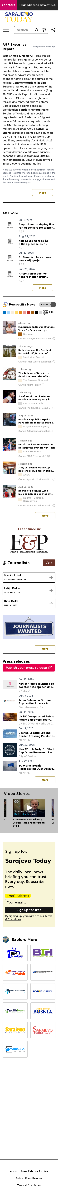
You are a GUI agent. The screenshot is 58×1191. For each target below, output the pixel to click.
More (42, 192)
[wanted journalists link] (29, 544)
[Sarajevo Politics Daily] (42, 1030)
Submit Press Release (29, 1178)
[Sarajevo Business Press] (15, 1030)
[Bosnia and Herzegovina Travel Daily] (15, 991)
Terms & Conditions (29, 1185)
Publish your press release (26, 668)
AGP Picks (8, 5)
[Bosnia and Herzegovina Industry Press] (42, 972)
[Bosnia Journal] (42, 991)
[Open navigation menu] (6, 30)
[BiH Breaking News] (15, 953)
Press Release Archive (34, 1171)
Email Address (18, 896)
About (14, 1171)
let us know (48, 176)
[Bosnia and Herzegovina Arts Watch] (15, 972)
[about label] (20, 334)
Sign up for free (29, 910)
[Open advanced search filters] (44, 30)
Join (49, 562)
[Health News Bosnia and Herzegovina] (15, 1010)
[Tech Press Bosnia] (15, 1049)
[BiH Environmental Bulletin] (42, 953)
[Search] (36, 30)
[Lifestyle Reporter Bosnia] (42, 1010)
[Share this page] (53, 30)
